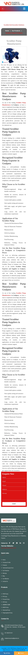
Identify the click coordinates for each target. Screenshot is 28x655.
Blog (4, 576)
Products (5, 565)
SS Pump (5, 602)
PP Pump (5, 596)
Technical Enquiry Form (8, 567)
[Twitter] (14, 543)
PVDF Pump (5, 593)
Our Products (16, 31)
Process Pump (6, 599)
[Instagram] (24, 543)
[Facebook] (10, 543)
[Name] (2, 8)
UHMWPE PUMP (6, 604)
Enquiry (22, 653)
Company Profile (6, 562)
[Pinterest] (17, 543)
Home (7, 31)
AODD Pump (6, 607)
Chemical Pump (6, 610)
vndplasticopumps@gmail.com (11, 638)
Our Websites (6, 578)
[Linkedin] (21, 543)
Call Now (7, 653)
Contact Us (5, 581)
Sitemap (5, 573)
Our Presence (6, 570)
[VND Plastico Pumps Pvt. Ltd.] (14, 3)
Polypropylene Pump (7, 612)
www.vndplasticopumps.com (8, 548)
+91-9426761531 (8, 632)
